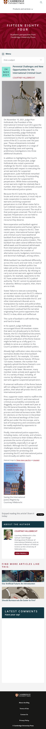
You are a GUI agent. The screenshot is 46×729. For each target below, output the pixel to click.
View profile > (21, 553)
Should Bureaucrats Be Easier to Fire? (19, 600)
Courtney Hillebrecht (26, 531)
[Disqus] (23, 650)
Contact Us (24, 714)
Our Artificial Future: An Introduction (18, 583)
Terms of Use (24, 709)
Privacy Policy (24, 720)
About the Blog (24, 703)
